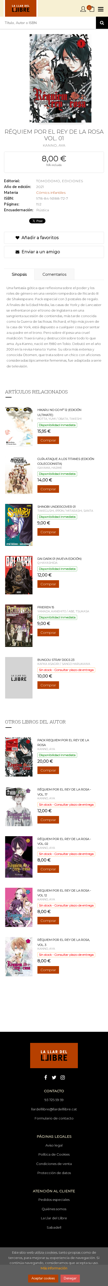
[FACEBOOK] (45, 1077)
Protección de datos (54, 1173)
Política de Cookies (54, 1154)
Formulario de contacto (54, 1118)
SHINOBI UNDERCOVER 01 (56, 506)
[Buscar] (102, 23)
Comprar (48, 440)
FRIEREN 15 (45, 607)
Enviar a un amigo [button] (40, 251)
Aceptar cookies (43, 1278)
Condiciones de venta (54, 1164)
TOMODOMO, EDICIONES (59, 181)
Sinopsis (19, 274)
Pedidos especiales (54, 1200)
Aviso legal (54, 1145)
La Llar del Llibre (54, 1218)
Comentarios (54, 274)
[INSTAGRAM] (62, 1077)
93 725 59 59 (54, 1100)
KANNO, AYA (54, 145)
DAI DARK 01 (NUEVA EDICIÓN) (59, 558)
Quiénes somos (54, 1209)
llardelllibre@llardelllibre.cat (54, 1109)
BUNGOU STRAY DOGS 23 (55, 660)
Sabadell (54, 1227)
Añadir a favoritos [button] (40, 237)
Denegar (70, 1278)
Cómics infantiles (51, 192)
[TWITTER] (54, 1077)
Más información (54, 1268)
